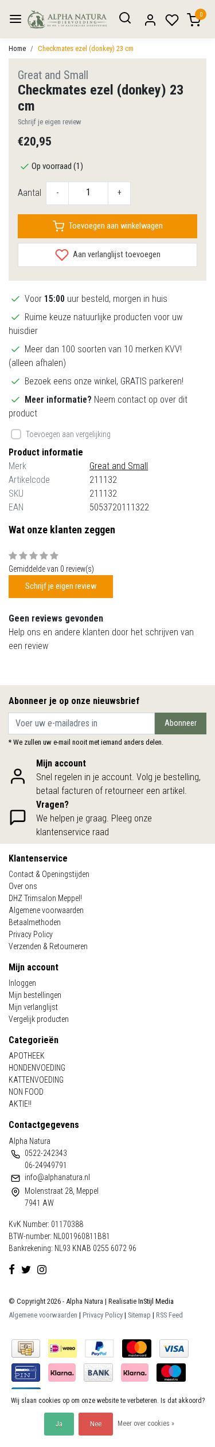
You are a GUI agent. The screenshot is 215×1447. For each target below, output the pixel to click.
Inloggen (22, 983)
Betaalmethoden (35, 922)
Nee (95, 1424)
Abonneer (181, 723)
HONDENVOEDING (37, 1067)
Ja (59, 1424)
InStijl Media (155, 1301)
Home (17, 48)
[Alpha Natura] (67, 19)
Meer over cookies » (146, 1424)
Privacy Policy (31, 934)
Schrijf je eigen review (49, 121)
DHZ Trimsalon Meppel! (45, 898)
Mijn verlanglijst (33, 1007)
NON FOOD (26, 1091)
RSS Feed (169, 1315)
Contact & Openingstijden (49, 874)
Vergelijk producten (39, 1019)
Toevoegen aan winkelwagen (116, 226)
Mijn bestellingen (35, 995)
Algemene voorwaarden (46, 910)
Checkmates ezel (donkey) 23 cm (86, 48)
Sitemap (139, 1315)
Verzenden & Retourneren (48, 946)
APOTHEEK (27, 1055)
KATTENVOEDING (36, 1079)
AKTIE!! (20, 1103)
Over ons (23, 886)
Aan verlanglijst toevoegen (116, 254)
